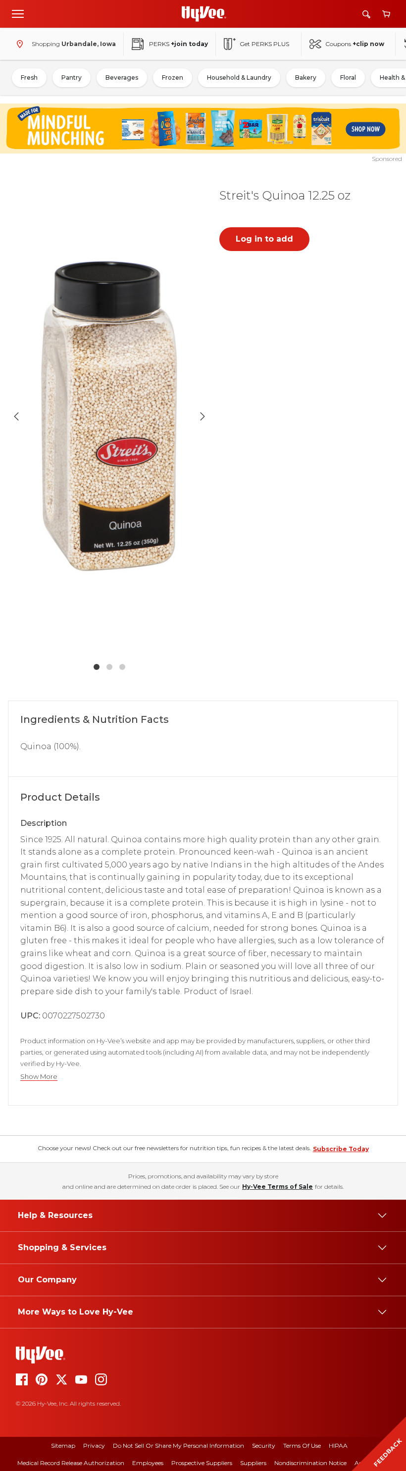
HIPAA (338, 1445)
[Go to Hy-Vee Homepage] (204, 14)
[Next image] (202, 416)
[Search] (366, 14)
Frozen (172, 77)
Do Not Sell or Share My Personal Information (178, 1445)
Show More (38, 1076)
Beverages (121, 77)
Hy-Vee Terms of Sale (277, 1186)
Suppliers (253, 1463)
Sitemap (63, 1445)
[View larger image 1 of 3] (109, 416)
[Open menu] (18, 13)
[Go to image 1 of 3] (96, 667)
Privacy (94, 1445)
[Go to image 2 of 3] (109, 667)
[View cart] (386, 14)
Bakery (305, 77)
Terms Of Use (302, 1445)
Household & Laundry (239, 77)
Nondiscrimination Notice (310, 1463)
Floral (348, 77)
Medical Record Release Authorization (70, 1463)
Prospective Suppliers (201, 1463)
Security (263, 1445)
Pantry (71, 77)
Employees (147, 1463)
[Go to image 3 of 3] (122, 667)
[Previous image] (16, 416)
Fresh (29, 77)
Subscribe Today (341, 1149)
